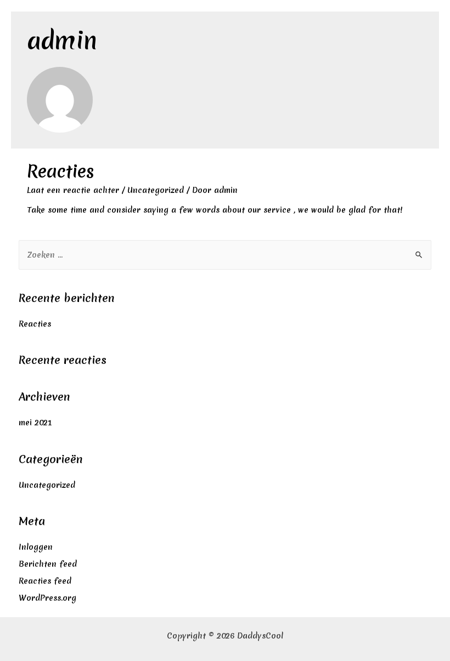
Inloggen (36, 547)
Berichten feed (48, 564)
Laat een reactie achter (73, 190)
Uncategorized (155, 190)
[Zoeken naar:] (225, 254)
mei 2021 (35, 422)
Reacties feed (45, 580)
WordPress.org (47, 597)
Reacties (60, 171)
